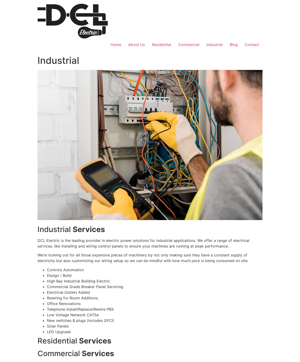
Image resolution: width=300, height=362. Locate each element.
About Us (136, 44)
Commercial (188, 44)
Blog (234, 44)
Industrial (214, 44)
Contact (252, 44)
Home (116, 44)
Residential (161, 44)
